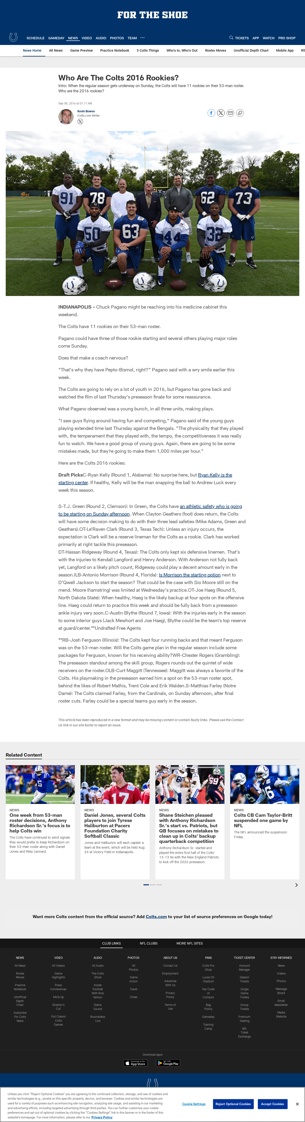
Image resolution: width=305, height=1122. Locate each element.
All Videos (58, 965)
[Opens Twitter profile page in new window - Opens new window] (80, 121)
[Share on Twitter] (221, 115)
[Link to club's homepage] (13, 37)
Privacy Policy (102, 1117)
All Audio (98, 965)
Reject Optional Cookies (233, 1104)
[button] (146, 884)
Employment (170, 973)
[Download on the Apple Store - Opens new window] (135, 1064)
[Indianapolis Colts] (152, 1085)
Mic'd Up (58, 997)
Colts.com (156, 916)
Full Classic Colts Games (58, 1020)
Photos (133, 957)
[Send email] (230, 115)
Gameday (208, 1016)
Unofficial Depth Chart (20, 1001)
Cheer (133, 997)
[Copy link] (240, 113)
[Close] (297, 1104)
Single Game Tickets (244, 993)
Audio (98, 957)
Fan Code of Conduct (208, 993)
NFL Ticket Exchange (244, 1032)
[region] (152, 1104)
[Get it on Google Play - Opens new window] (168, 1065)
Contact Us (170, 965)
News (20, 957)
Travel (133, 989)
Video (58, 957)
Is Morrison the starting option (190, 574)
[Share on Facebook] (211, 115)
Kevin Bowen (86, 111)
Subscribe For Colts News (20, 1016)
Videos (281, 973)
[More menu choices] (142, 37)
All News (20, 965)
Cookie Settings (194, 1104)
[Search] (231, 37)
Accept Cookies (272, 1104)
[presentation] (297, 885)
